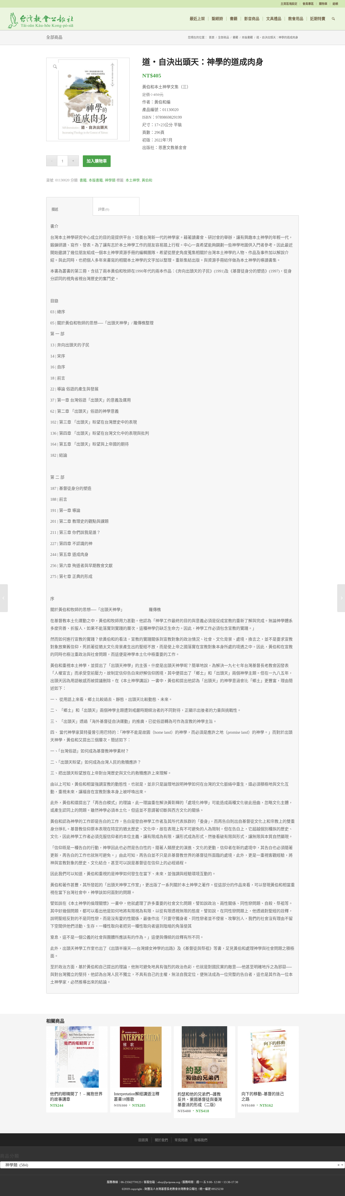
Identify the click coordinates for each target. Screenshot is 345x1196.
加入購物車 (97, 161)
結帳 (335, 3)
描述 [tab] (70, 209)
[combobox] (172, 1164)
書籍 (235, 37)
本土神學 (133, 180)
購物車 (323, 3)
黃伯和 (147, 180)
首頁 (211, 37)
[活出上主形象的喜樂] (4, 598)
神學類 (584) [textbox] (171, 1165)
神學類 (110, 180)
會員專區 (308, 3)
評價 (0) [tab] (116, 209)
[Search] (333, 18)
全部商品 (54, 37)
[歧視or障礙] (341, 598)
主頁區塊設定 (289, 3)
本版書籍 (247, 37)
